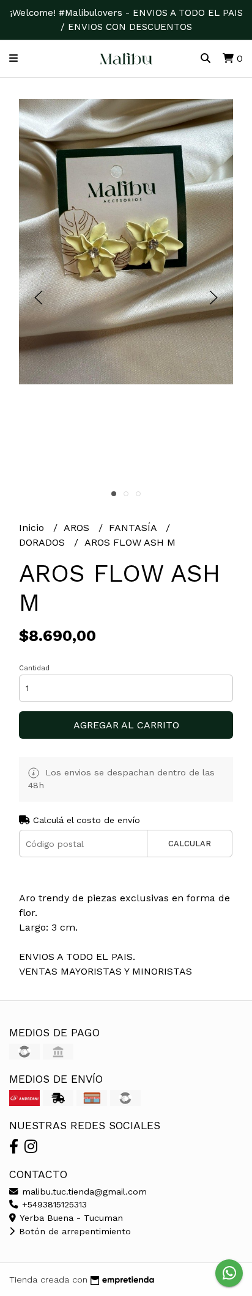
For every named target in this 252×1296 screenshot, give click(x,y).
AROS (78, 527)
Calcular (189, 843)
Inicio (33, 527)
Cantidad (34, 668)
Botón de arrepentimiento (73, 1231)
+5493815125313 (53, 1204)
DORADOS (43, 542)
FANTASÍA (134, 527)
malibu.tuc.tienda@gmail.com (83, 1191)
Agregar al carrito (126, 725)
